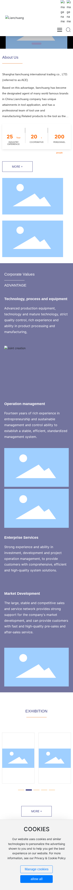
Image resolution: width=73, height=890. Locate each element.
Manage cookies (36, 869)
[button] (36, 44)
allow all (37, 879)
